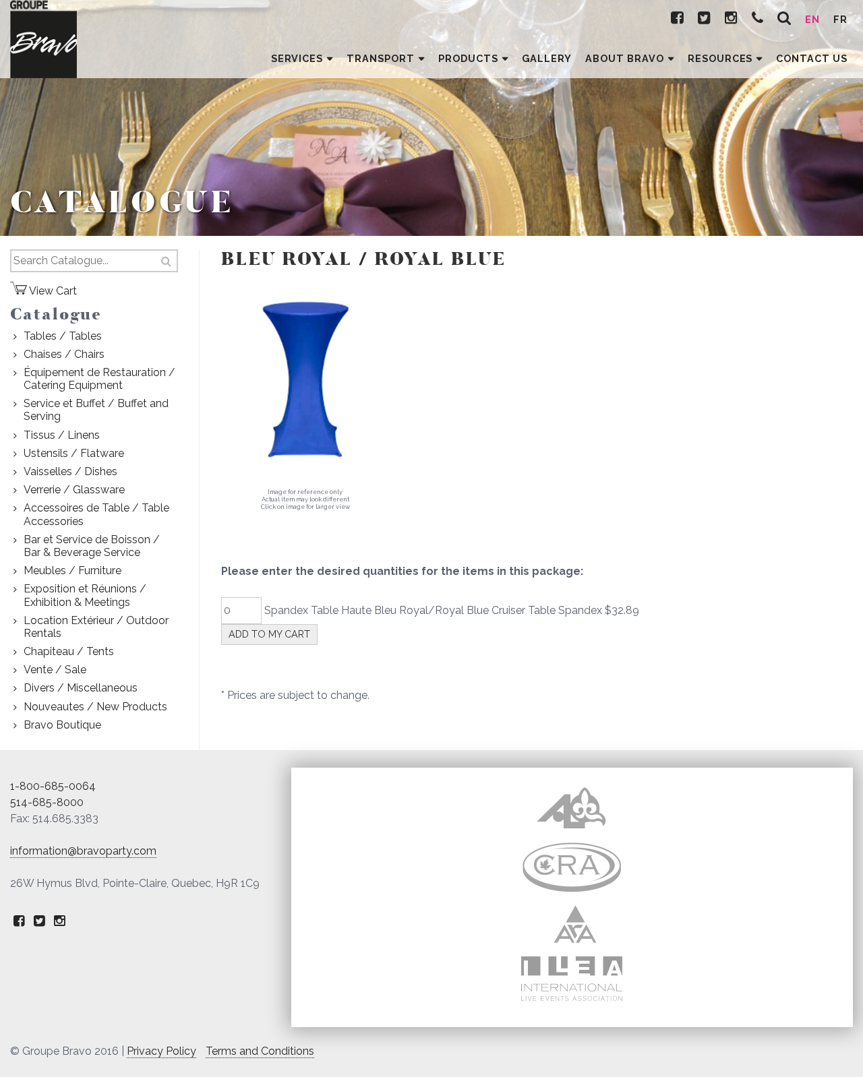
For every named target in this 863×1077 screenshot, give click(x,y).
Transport (381, 58)
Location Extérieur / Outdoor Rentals (96, 627)
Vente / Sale (55, 669)
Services (297, 58)
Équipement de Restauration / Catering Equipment (99, 379)
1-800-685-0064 (53, 786)
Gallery (547, 58)
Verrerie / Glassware (74, 489)
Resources (720, 58)
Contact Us (811, 58)
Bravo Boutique (62, 724)
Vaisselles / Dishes (70, 471)
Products (468, 58)
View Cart (52, 290)
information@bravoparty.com (83, 850)
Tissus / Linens (62, 435)
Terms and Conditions (260, 1051)
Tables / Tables (63, 336)
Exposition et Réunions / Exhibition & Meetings (85, 595)
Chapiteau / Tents (69, 651)
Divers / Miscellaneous (81, 687)
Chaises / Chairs (64, 354)
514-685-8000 (47, 802)
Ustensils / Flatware (74, 453)
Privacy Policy (161, 1051)
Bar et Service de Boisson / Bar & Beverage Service (92, 546)
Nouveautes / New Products (95, 706)
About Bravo (624, 58)
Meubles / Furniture (72, 570)
